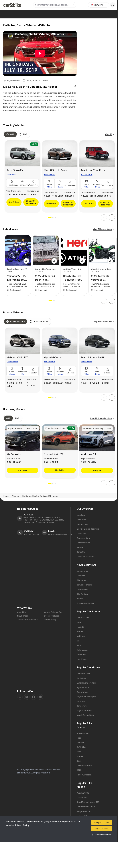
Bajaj (79, 761)
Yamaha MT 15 (83, 793)
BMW (79, 645)
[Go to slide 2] (52, 217)
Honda (80, 631)
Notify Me (22, 470)
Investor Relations (52, 616)
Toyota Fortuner (84, 710)
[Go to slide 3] (54, 300)
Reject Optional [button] (101, 828)
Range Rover (82, 706)
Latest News (82, 571)
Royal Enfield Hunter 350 (88, 802)
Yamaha (80, 742)
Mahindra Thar (83, 673)
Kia (78, 640)
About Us (21, 612)
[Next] (112, 217)
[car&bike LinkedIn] (40, 697)
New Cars (81, 515)
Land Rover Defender (86, 683)
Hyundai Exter (83, 687)
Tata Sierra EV (14, 170)
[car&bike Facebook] (33, 697)
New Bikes (81, 519)
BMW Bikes (82, 747)
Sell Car (80, 547)
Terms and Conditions (27, 619)
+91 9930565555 (31, 534)
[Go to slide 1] (49, 217)
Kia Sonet (81, 701)
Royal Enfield (82, 733)
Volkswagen (82, 650)
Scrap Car (81, 552)
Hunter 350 (82, 816)
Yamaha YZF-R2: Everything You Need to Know (17, 278)
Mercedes (81, 654)
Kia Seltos (81, 678)
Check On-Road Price (31, 202)
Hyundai (80, 627)
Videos (80, 598)
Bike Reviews (82, 594)
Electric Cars (82, 524)
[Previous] (104, 217)
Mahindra (81, 636)
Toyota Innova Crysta (86, 696)
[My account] (112, 5)
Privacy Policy (22, 825)
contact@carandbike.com (60, 534)
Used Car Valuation (85, 556)
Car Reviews (82, 589)
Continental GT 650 (86, 806)
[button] (101, 834)
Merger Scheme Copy (54, 612)
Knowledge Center (85, 603)
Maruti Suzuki (83, 617)
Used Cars (81, 533)
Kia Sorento (13, 454)
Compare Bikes (83, 542)
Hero (79, 738)
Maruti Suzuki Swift (92, 357)
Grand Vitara (82, 692)
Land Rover (82, 659)
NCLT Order (22, 616)
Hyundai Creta (52, 357)
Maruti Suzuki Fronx (55, 170)
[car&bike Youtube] (20, 697)
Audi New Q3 (88, 454)
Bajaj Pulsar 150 (83, 811)
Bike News (81, 580)
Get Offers (14, 202)
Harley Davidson (84, 774)
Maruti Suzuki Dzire (85, 715)
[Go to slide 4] (55, 217)
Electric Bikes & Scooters (88, 529)
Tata (79, 622)
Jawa (79, 751)
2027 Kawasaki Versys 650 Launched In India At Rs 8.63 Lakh (101, 278)
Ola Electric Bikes (84, 765)
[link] (22, 176)
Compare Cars (83, 538)
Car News (81, 575)
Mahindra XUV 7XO (18, 357)
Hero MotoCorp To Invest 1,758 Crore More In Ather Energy (72, 278)
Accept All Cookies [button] (101, 822)
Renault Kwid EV (53, 454)
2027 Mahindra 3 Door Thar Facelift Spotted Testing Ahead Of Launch (45, 278)
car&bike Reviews (84, 585)
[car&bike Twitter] (27, 697)
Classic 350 (82, 797)
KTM (79, 770)
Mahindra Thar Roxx (93, 170)
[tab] (10, 134)
